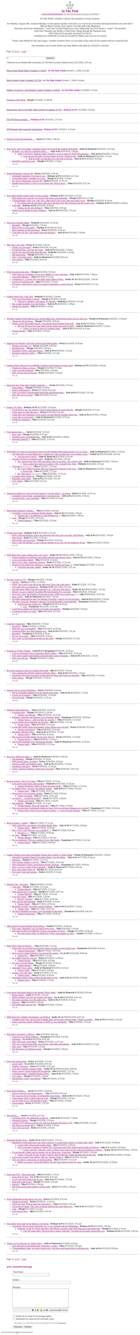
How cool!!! (17, 597)
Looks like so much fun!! (23, 417)
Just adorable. (18, 803)
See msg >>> (23, 833)
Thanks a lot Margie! (27, 715)
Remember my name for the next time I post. (34, 1319)
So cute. (15, 835)
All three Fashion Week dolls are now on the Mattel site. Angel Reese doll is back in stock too (47, 319)
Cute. (14, 518)
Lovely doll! (17, 1064)
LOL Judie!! (17, 481)
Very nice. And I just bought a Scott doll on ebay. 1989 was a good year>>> (45, 594)
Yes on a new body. (20, 636)
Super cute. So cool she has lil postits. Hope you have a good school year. (43, 948)
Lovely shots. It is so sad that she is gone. (30, 1101)
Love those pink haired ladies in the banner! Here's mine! (31, 992)
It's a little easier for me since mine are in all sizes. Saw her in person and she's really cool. (56, 203)
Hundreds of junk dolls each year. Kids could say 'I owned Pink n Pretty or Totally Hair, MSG (52, 1142)
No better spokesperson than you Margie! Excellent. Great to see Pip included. (46, 599)
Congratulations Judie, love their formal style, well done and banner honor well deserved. (50, 1248)
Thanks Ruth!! (24, 904)
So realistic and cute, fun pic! (24, 958)
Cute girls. (16, 887)
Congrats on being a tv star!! (24, 611)
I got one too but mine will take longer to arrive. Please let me (49, 156)
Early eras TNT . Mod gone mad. (21, 1174)
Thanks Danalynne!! (26, 914)
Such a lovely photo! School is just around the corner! (35, 953)
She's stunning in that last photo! (26, 230)
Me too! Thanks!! (25, 899)
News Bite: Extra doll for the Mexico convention (28, 1224)
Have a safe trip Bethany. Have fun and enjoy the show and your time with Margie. (48, 535)
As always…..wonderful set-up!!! (26, 798)
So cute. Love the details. (23, 963)
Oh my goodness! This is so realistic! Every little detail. (36, 840)
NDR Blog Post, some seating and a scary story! (27, 555)
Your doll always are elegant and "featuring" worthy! (35, 1246)
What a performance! (21, 390)
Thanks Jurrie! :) (25, 739)
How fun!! (16, 1046)
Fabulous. (16, 860)
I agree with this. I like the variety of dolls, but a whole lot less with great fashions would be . (63, 1150)
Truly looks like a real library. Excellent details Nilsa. (35, 825)
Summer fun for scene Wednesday (21, 690)
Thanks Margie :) (25, 520)
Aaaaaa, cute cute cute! (22, 973)
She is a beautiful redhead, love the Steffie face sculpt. (35, 693)
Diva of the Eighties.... (16, 1091)
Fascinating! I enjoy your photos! (26, 1078)
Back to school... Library (17, 823)
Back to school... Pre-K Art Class (21, 781)
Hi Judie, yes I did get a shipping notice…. (30, 151)
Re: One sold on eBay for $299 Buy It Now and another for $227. (46, 933)
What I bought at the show (18, 272)
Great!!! (15, 582)
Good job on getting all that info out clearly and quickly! (36, 609)
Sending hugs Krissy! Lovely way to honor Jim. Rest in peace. (39, 183)
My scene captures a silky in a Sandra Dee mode (27, 670)
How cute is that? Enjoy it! (23, 869)
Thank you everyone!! (21, 247)
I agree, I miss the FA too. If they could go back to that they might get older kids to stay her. (57, 1155)
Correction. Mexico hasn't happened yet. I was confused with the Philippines (45, 1226)
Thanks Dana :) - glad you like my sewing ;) (37, 720)
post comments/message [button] (52, 14)
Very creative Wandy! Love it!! (25, 862)
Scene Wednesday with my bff (20, 173)
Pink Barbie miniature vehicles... (21, 511)
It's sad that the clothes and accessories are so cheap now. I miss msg (41, 1152)
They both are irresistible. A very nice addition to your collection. (40, 274)
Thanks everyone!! (20, 1066)
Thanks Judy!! (24, 734)
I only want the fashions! (22, 370)
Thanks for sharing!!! (21, 419)
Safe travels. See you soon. (23, 540)
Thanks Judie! (24, 744)
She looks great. (19, 255)
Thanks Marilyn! (25, 894)
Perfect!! (15, 1002)
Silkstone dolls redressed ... (18, 710)
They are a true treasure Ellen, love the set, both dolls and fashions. (41, 1044)
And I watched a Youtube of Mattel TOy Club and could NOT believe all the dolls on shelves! (58, 1147)
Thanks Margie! (24, 837)
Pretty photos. (18, 678)
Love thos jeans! (19, 896)
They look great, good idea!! (24, 1042)
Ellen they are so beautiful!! (24, 629)
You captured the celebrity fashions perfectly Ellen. (34, 673)
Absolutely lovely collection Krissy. (27, 351)
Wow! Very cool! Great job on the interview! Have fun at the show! (41, 584)
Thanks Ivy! (23, 955)
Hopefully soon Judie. (21, 478)
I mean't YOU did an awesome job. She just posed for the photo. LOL (42, 1123)
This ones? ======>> (22, 466)
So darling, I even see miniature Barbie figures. (32, 513)
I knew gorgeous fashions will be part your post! (33, 769)
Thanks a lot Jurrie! (26, 801)
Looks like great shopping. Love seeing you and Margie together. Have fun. (44, 415)
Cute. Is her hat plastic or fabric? (26, 299)
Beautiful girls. (18, 348)
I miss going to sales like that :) (25, 412)
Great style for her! (20, 1177)
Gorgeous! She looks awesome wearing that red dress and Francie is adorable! (45, 675)
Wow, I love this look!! (22, 257)
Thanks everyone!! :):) (21, 346)
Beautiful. (16, 225)
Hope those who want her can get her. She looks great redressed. (40, 198)
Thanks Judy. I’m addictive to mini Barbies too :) (39, 515)
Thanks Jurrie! (24, 975)
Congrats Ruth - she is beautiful (25, 498)
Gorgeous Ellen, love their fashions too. (29, 631)
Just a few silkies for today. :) (19, 756)
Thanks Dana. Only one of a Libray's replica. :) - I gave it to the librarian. (49, 810)
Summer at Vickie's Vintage (18, 651)
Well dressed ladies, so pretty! (25, 761)
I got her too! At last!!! (27, 456)
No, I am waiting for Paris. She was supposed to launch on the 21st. (47, 469)
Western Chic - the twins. (17, 884)
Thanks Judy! (23, 791)
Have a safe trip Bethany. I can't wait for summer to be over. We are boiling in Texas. (48, 542)
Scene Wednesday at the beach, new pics (24, 1199)
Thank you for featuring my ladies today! (24, 1243)
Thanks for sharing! (20, 306)
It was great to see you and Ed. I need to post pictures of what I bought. (42, 410)
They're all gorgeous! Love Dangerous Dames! (32, 742)
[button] (33, 1310)
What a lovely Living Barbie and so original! (31, 1071)
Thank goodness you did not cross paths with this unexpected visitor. (42, 557)
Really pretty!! (18, 995)
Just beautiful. (18, 759)
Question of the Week (16, 100)
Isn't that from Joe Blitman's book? (27, 1049)
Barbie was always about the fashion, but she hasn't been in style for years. (50, 1162)
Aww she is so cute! (20, 1128)
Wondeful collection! (21, 766)
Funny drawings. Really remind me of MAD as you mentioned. (39, 1022)
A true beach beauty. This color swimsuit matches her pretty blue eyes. (42, 1206)
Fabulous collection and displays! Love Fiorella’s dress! (36, 717)
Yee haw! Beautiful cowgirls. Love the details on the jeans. (37, 911)
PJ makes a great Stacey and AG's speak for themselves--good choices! (42, 284)
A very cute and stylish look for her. (27, 1179)
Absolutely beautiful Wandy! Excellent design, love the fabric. (39, 857)
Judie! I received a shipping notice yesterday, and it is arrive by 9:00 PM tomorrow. (54, 154)
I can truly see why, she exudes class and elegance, (34, 232)
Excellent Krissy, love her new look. (27, 250)
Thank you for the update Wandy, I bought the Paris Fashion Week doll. (43, 323)
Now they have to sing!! (22, 395)
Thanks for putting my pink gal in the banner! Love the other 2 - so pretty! (38, 493)
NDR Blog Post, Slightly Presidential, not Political (29, 1017)
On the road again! (15, 533)
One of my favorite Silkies (18, 223)
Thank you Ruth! (25, 796)
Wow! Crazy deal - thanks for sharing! (28, 562)
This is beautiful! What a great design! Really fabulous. (35, 865)
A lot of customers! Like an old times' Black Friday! (34, 653)
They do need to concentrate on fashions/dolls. (32, 1160)
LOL (25, 606)
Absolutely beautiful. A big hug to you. (29, 176)
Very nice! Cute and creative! (24, 872)
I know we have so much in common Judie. (42, 328)
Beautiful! (16, 633)
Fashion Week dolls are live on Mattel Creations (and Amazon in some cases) (40, 365)
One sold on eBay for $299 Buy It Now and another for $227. (39, 931)
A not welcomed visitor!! (22, 560)
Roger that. (28, 471)
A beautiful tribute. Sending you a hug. (29, 178)
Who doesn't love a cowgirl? (24, 892)
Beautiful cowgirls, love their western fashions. (32, 906)
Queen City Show (15, 407)
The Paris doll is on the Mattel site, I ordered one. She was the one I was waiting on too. (50, 454)
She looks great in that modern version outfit (31, 1187)
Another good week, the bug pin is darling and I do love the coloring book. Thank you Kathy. (52, 1019)
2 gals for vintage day (16, 624)
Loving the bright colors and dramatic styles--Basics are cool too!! (40, 727)
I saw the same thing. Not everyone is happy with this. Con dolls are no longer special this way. (64, 1231)
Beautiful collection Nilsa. (23, 732)
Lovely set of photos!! (21, 695)
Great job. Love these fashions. (25, 1037)
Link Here (16, 205)
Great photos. (18, 387)
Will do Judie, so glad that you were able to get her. (50, 159)
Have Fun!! (17, 538)
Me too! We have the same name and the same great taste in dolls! (46, 326)
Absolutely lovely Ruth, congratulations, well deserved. (36, 496)
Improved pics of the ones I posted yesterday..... (27, 385)
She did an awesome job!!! (23, 1125)
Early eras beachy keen (17, 1061)
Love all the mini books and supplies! (28, 784)
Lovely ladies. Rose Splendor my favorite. (30, 722)
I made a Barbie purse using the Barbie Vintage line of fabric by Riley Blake (39, 855)
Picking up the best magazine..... (20, 139)
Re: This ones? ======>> (29, 474)
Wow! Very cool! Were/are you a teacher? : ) (31, 830)
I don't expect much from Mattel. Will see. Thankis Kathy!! (37, 1157)
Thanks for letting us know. (24, 368)
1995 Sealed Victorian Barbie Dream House (26, 926)
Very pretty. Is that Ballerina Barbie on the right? (33, 638)
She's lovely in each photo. (23, 227)
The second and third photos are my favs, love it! (33, 737)
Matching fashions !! (21, 439)
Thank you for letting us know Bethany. (29, 210)
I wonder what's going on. (23, 476)
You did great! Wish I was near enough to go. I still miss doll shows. (41, 589)
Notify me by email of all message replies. (33, 1316)
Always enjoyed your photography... (28, 1093)
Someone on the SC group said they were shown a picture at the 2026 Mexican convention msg (59, 1228)
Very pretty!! (17, 259)
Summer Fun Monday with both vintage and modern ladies (32, 343)
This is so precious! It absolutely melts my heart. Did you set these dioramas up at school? (50, 808)
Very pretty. (17, 1076)
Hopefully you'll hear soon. (24, 161)
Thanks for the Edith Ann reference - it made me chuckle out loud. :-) (42, 565)
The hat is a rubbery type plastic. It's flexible (37, 301)
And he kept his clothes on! (29, 604)
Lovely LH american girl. (23, 282)
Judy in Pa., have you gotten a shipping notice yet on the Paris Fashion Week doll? (42, 149)
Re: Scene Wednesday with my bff (27, 181)
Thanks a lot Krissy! (26, 729)
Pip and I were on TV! (16, 579)
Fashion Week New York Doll (20, 296)
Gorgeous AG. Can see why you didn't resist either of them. (38, 279)
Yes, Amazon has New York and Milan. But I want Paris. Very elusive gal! (50, 461)
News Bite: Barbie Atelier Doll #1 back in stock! (28, 196)
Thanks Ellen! (24, 725)
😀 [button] (41, 1310)
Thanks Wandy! (19, 331)
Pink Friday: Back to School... (20, 946)
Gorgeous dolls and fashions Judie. (27, 764)
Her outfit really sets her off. (24, 1005)
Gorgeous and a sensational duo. (26, 437)
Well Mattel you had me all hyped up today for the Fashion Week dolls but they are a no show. (47, 452)
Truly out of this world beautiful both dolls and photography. (38, 392)
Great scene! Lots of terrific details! (27, 793)
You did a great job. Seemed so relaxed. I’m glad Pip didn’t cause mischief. (44, 601)
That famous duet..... (15, 432)
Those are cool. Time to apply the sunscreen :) (32, 1204)
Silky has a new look (16, 245)
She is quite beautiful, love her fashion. (29, 304)
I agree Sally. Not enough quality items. (35, 1145)
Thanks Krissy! (24, 960)
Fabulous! (16, 1039)
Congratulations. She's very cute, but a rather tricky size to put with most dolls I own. (48, 200)
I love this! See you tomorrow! (25, 587)
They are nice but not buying (24, 373)
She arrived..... (13, 1115)
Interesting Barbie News (17, 1140)
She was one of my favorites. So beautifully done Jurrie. (36, 1096)
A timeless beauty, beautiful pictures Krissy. (30, 1073)
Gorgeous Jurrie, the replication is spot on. (30, 1118)
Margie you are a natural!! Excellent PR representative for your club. (41, 592)
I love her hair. (18, 697)
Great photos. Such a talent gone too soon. (30, 1098)
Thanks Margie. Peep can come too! (33, 806)
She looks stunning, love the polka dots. (29, 1000)
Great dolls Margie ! (20, 277)
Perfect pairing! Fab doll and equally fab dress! (32, 997)
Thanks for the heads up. (22, 321)
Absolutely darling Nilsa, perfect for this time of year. (35, 978)
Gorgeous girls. (18, 712)
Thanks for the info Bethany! (30, 208)
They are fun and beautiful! (24, 901)
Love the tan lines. (20, 1211)
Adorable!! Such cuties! (22, 968)
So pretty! (16, 626)
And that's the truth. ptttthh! (29, 567)
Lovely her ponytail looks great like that (29, 252)
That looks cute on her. (22, 1182)
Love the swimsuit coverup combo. (27, 1069)
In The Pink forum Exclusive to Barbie (81, 14)
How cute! (16, 434)
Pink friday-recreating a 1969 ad (20, 1034)
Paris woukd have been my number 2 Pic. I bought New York (49, 464)
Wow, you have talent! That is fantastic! (29, 867)
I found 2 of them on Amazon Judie (27, 459)
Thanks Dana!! (24, 842)
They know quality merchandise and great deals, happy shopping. (40, 656)
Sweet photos (18, 1103)
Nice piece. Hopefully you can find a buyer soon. (33, 928)
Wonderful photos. (20, 1120)
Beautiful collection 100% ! (24, 353)
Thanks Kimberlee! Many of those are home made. (39, 786)
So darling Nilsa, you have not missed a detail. (32, 788)
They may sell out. (20, 658)
